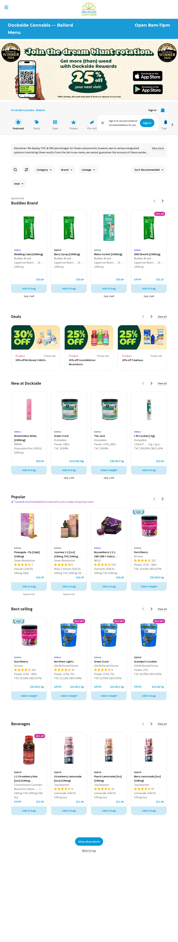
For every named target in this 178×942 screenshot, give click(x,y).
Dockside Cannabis (89, 9)
